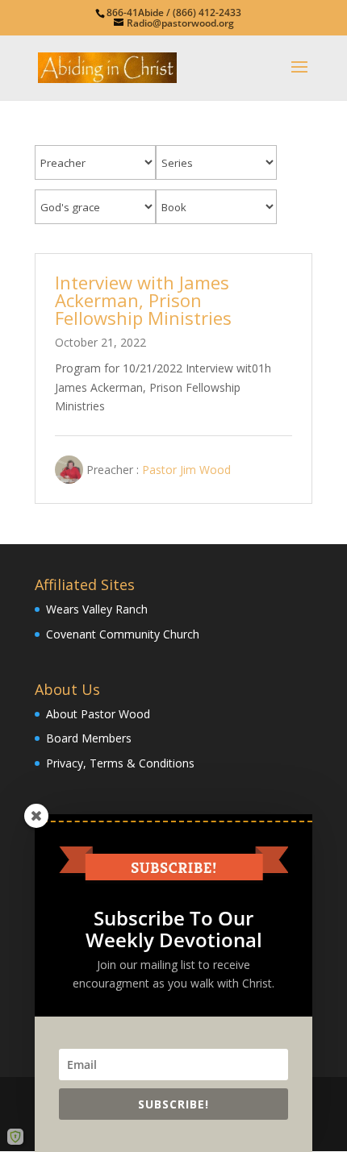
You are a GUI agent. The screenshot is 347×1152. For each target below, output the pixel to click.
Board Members (89, 738)
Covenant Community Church (122, 634)
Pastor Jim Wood (186, 469)
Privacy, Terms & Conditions (120, 763)
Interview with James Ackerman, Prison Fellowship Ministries (143, 300)
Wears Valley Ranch (97, 609)
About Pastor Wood (98, 714)
